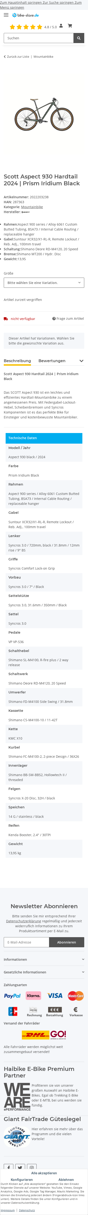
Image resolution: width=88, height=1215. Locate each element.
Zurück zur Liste (18, 56)
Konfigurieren (22, 1180)
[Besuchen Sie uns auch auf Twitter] (20, 1168)
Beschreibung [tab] (17, 361)
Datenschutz (27, 1210)
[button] (61, 25)
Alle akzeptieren (44, 1173)
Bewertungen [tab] (51, 361)
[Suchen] (78, 38)
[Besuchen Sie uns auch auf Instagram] (32, 1168)
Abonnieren (66, 942)
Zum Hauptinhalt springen (21, 2)
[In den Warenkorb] (7, 71)
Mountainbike (32, 207)
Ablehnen (66, 1180)
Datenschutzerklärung (23, 921)
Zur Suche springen (59, 2)
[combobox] (44, 283)
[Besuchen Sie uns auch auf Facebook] (8, 1168)
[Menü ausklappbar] (6, 13)
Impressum (8, 1210)
